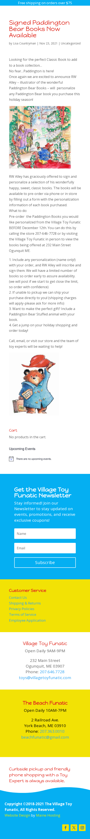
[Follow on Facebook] (65, 827)
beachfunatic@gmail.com (45, 737)
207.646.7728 (52, 671)
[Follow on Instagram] (82, 827)
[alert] (45, 458)
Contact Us (18, 597)
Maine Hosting (48, 815)
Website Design (17, 815)
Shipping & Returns (25, 603)
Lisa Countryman (24, 43)
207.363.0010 (52, 731)
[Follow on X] (74, 827)
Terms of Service (22, 614)
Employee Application (27, 620)
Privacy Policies (21, 608)
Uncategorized (71, 43)
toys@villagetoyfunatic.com (45, 677)
